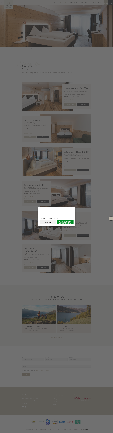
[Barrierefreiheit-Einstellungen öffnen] (111, 218)
